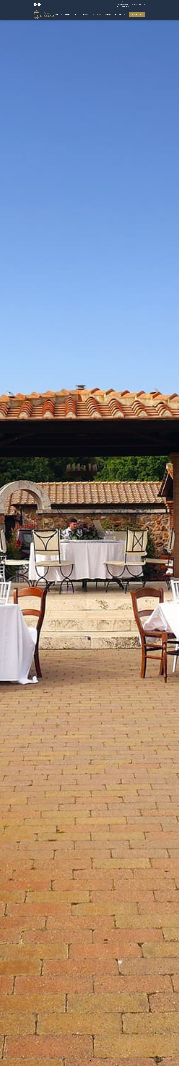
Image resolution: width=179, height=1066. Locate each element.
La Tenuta (58, 15)
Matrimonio (97, 15)
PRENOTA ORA (137, 15)
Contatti (108, 15)
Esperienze (84, 15)
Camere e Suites (70, 15)
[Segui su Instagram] (39, 4)
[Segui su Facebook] (35, 4)
